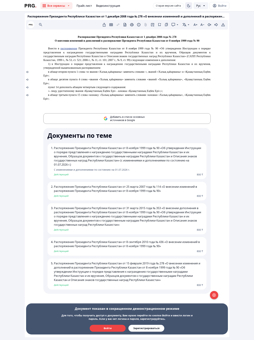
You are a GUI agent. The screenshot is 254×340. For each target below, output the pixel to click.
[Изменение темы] (188, 5)
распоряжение (68, 48)
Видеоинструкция (108, 6)
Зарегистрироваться (146, 328)
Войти (108, 328)
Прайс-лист (84, 6)
